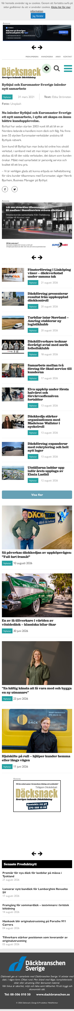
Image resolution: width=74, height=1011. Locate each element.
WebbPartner (53, 1002)
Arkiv (58, 56)
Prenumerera (32, 56)
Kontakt (67, 56)
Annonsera (47, 56)
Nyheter (7, 97)
